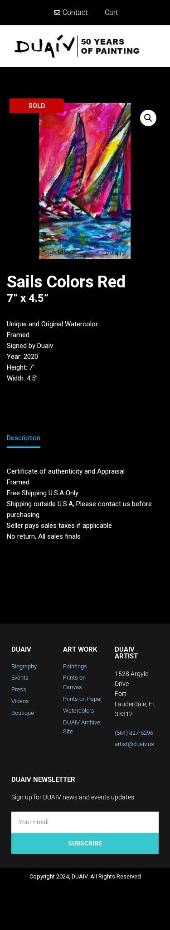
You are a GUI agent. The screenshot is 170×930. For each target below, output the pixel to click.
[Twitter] (73, 914)
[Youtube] (97, 914)
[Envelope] (121, 914)
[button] (157, 45)
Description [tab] (23, 438)
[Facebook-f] (49, 914)
